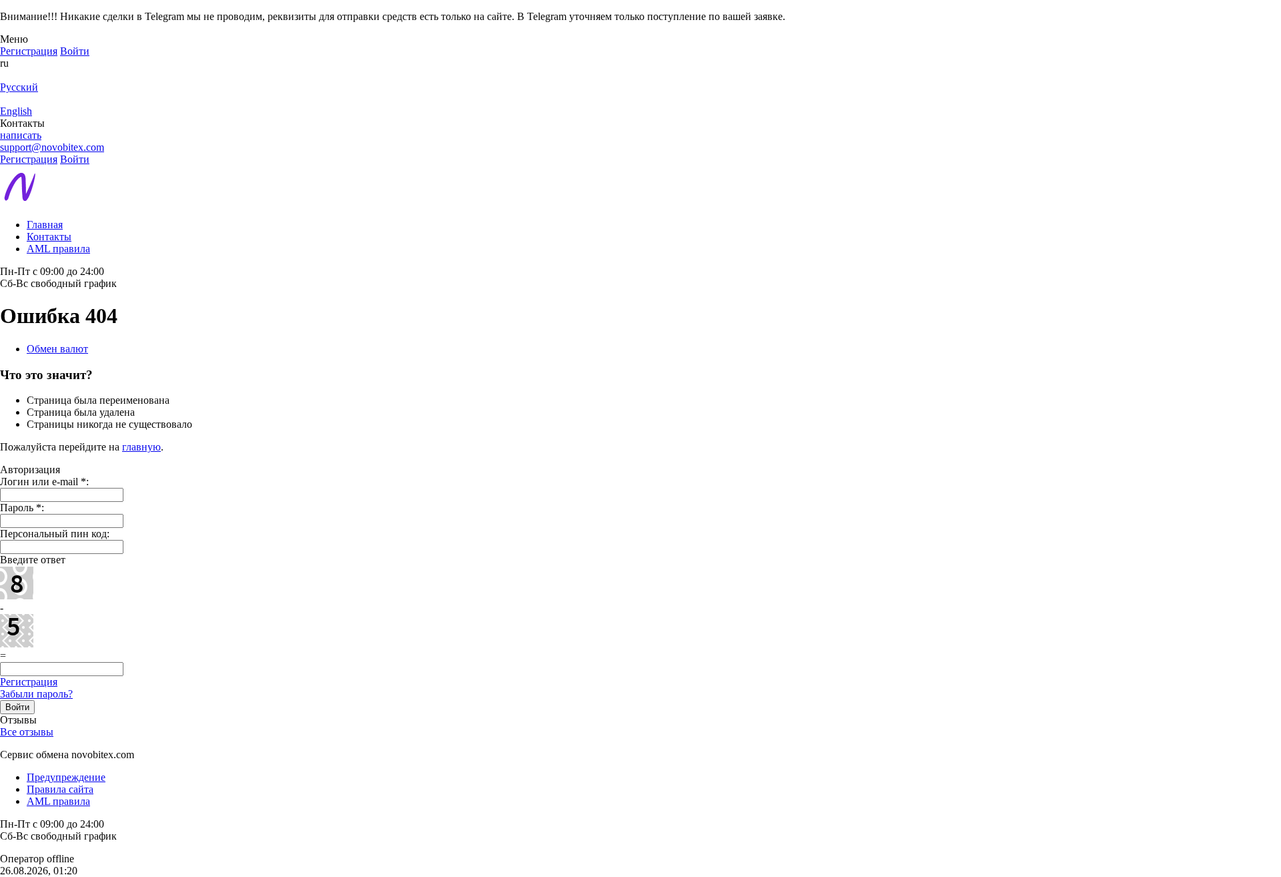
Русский (19, 87)
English (16, 111)
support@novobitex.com (52, 147)
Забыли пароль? (36, 693)
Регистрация (28, 681)
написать (20, 135)
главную (141, 447)
